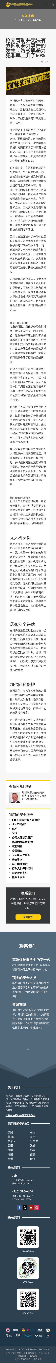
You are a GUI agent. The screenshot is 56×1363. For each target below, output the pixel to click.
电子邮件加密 (20, 864)
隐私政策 (34, 1356)
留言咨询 (28, 917)
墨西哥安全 (18, 877)
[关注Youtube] (31, 1207)
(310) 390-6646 (22, 1191)
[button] (53, 5)
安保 (14, 833)
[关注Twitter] (25, 1207)
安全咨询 (17, 859)
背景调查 (17, 850)
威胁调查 (17, 846)
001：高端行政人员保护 (26, 820)
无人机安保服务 (21, 855)
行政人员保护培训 (22, 868)
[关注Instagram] (36, 1207)
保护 (14, 828)
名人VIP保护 (19, 824)
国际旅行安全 (20, 872)
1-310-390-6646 (28, 19)
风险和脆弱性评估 (22, 842)
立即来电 (28, 15)
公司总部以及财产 (22, 837)
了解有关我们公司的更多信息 (20, 1115)
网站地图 (22, 1356)
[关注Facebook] (19, 1207)
